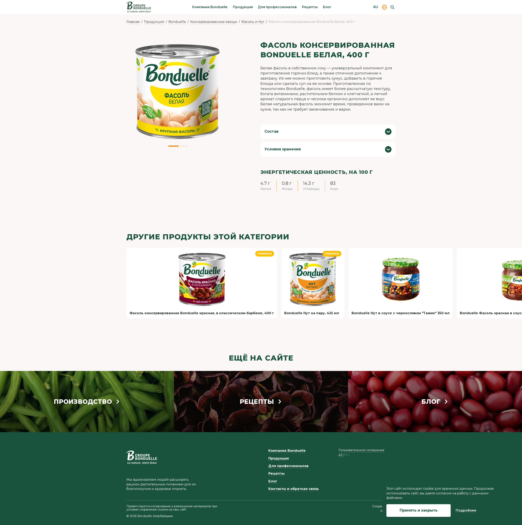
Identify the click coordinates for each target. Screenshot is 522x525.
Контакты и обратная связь (293, 489)
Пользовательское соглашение (361, 450)
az (340, 455)
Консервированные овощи (213, 22)
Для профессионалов (277, 7)
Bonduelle (177, 22)
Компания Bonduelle (210, 7)
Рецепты (310, 7)
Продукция (243, 7)
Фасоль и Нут (252, 22)
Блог (327, 7)
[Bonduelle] (141, 457)
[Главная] (138, 7)
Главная (133, 22)
